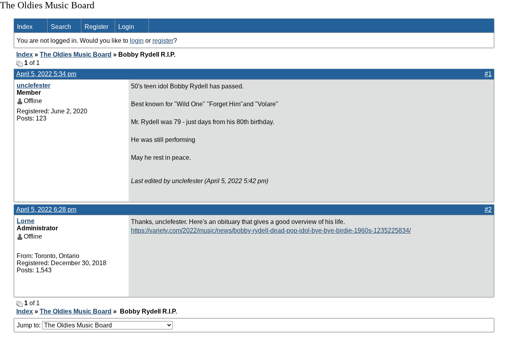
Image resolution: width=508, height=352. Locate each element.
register (162, 40)
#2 (488, 209)
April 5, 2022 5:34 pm (46, 74)
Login (126, 26)
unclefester (33, 85)
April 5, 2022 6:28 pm (46, 209)
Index (25, 26)
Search (61, 26)
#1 (488, 74)
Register (96, 26)
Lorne (26, 221)
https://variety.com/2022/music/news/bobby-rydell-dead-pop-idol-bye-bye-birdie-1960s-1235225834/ (271, 230)
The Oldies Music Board (76, 54)
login (137, 40)
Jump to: (29, 325)
